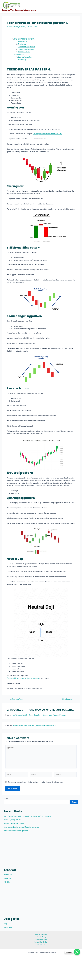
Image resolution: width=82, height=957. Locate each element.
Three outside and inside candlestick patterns (23, 678)
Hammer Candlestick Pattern (14, 823)
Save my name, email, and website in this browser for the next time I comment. (35, 782)
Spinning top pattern (25, 57)
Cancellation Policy (41, 942)
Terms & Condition (41, 934)
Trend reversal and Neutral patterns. (16, 831)
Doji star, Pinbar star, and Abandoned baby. (47, 134)
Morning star (22, 42)
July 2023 (7, 882)
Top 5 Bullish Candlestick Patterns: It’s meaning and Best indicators (27, 816)
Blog (5, 924)
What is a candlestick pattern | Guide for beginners (21, 827)
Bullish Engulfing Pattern (12, 820)
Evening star (22, 44)
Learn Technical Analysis (19, 10)
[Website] (65, 775)
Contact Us (41, 945)
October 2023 (8, 875)
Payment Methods (41, 939)
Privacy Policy (41, 937)
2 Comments (11, 27)
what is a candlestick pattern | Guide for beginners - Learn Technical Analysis (39, 715)
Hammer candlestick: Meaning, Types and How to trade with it (34, 726)
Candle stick (8, 927)
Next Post (67, 699)
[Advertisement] (41, 848)
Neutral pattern (19, 54)
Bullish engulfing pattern (26, 47)
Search (6, 799)
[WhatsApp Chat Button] (77, 952)
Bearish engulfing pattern (26, 49)
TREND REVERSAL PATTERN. (24, 39)
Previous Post (16, 699)
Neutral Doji (22, 60)
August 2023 (8, 878)
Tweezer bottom (24, 52)
